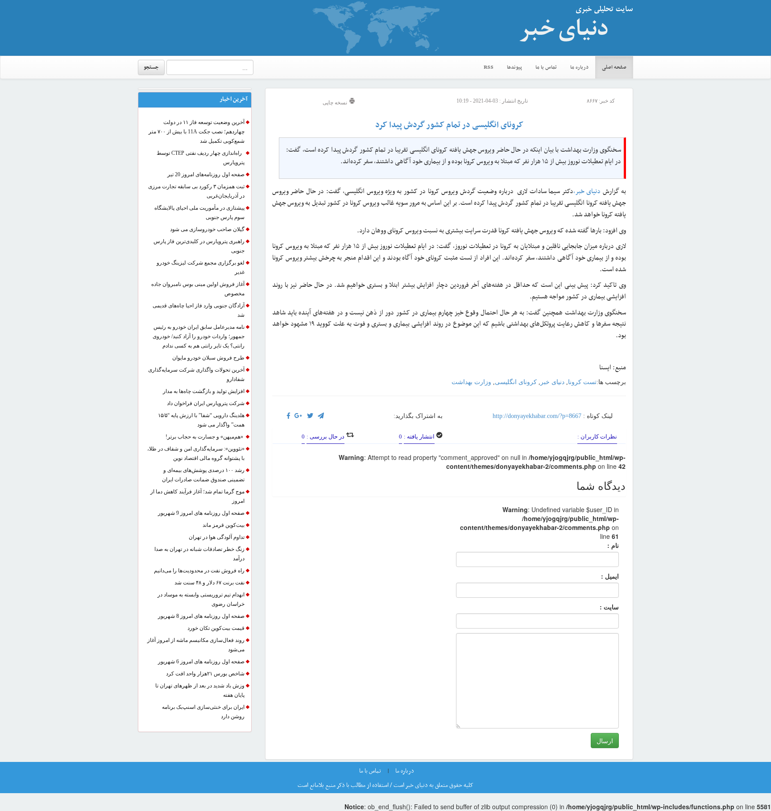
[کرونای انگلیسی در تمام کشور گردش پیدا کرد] (298, 416)
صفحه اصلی (614, 67)
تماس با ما (546, 67)
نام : (599, 545)
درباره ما (579, 67)
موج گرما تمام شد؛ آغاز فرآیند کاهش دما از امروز (197, 496)
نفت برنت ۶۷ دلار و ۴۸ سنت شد (209, 582)
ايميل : (599, 575)
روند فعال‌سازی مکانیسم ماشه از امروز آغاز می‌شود (196, 645)
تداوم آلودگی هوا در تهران (217, 537)
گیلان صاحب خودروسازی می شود (207, 229)
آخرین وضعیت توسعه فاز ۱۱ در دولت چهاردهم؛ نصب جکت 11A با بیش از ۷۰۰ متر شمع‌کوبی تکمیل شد (197, 131)
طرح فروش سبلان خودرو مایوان (208, 358)
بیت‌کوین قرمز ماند (224, 525)
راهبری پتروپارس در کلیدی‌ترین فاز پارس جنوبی (199, 246)
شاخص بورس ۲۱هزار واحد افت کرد (205, 673)
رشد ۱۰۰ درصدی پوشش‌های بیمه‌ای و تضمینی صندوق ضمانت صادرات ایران (203, 475)
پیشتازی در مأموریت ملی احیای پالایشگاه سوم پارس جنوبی (199, 212)
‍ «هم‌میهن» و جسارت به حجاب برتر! (205, 437)
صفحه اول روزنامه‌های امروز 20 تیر (206, 174)
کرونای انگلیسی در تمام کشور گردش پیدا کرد (449, 125)
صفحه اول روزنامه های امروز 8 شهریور (201, 616)
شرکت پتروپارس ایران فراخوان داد (206, 403)
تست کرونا (582, 382)
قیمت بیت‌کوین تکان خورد (216, 628)
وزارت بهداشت (471, 382)
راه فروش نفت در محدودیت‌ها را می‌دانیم (199, 570)
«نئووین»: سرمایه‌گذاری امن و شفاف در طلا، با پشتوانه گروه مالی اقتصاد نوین (196, 453)
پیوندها (514, 67)
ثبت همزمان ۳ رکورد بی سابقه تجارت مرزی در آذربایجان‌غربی (196, 191)
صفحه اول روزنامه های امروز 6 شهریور (201, 661)
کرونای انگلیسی (516, 382)
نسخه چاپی (335, 102)
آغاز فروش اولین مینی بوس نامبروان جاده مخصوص (198, 289)
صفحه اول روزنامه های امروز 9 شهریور (201, 513)
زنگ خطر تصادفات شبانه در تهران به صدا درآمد (199, 554)
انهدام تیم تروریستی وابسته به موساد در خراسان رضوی (201, 599)
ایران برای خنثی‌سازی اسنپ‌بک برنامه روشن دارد (203, 712)
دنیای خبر (552, 382)
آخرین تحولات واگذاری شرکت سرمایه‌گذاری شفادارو (196, 374)
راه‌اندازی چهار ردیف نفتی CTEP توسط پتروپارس (201, 158)
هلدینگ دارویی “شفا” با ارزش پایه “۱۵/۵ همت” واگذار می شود (201, 420)
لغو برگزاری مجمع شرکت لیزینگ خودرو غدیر (201, 267)
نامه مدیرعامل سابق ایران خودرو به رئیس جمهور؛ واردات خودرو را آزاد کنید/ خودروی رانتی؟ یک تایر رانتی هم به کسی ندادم (199, 336)
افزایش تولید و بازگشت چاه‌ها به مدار (204, 391)
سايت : (599, 606)
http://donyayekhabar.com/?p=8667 (537, 416)
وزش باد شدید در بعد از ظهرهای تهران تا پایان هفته (200, 690)
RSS (488, 67)
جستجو (151, 67)
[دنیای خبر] (573, 27)
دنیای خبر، (588, 191)
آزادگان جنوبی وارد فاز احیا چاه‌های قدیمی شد (199, 310)
